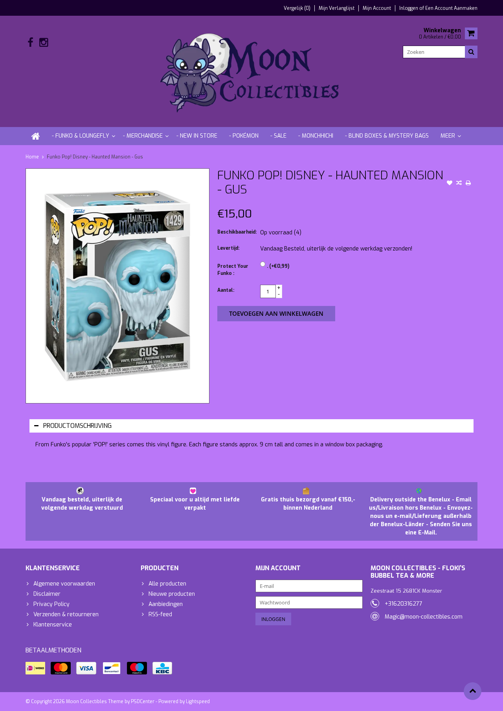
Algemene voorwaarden (64, 584)
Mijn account (377, 8)
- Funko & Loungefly (80, 136)
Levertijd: (228, 248)
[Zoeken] (471, 52)
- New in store (196, 136)
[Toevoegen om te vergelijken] (459, 183)
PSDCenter (142, 701)
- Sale (278, 136)
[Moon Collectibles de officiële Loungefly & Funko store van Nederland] (251, 71)
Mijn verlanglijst (336, 8)
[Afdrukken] (468, 183)
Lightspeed (198, 701)
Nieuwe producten (172, 594)
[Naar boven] (472, 691)
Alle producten (167, 584)
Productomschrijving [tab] (77, 426)
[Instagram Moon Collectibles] (43, 42)
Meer (448, 136)
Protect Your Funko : (232, 269)
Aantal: (225, 290)
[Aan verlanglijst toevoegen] (449, 183)
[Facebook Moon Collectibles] (30, 42)
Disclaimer (47, 594)
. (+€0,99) (278, 266)
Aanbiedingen (166, 604)
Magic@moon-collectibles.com (424, 617)
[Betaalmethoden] (35, 668)
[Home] (36, 136)
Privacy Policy (51, 604)
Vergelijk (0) (297, 8)
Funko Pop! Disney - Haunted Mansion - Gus (95, 157)
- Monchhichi (315, 136)
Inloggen (409, 8)
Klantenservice (52, 624)
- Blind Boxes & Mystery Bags (387, 136)
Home (32, 157)
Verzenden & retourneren (66, 614)
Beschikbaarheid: (237, 232)
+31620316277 (403, 604)
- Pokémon (244, 136)
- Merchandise (143, 136)
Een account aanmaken (451, 8)
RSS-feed (160, 614)
